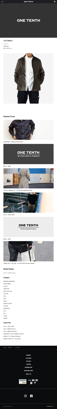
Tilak (4, 311)
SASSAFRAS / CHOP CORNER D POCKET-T (13, 334)
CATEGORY (28, 358)
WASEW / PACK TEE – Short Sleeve (12, 339)
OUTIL (4, 298)
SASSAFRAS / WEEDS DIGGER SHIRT (13, 142)
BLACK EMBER (7, 283)
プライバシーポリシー (7, 406)
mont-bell (5, 293)
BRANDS (28, 355)
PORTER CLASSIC (7, 303)
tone (4, 313)
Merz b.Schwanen (7, 291)
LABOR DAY (6, 288)
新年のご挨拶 (7, 239)
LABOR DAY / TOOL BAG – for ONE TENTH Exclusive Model (18, 263)
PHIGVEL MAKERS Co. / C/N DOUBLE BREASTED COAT (17, 190)
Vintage (5, 316)
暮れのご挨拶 (7, 166)
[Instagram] (25, 395)
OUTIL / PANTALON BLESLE (10, 331)
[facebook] (31, 395)
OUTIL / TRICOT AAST (9, 215)
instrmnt (5, 286)
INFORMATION (28, 367)
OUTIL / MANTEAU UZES (9, 329)
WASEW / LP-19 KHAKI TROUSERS (11, 336)
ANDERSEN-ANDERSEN (9, 281)
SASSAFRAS (6, 308)
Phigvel (5, 301)
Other (4, 296)
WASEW (5, 318)
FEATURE (28, 361)
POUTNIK (5, 306)
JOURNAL (28, 364)
